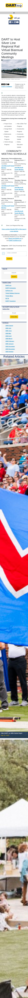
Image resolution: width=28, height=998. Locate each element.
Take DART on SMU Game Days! (11, 733)
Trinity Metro (9, 296)
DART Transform (11, 301)
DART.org (8, 285)
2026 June (9, 330)
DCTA (7, 298)
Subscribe (14, 317)
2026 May (8, 333)
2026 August (9, 325)
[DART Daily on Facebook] (10, 22)
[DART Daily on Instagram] (15, 22)
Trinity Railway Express (13, 293)
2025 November (10, 349)
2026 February (10, 341)
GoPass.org (9, 290)
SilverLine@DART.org (15, 238)
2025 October (10, 351)
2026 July (8, 328)
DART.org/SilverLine (15, 240)
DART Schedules (11, 288)
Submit (9, 258)
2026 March (9, 338)
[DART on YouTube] (17, 22)
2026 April (8, 336)
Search (14, 276)
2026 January (10, 343)
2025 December (10, 346)
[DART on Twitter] (13, 22)
